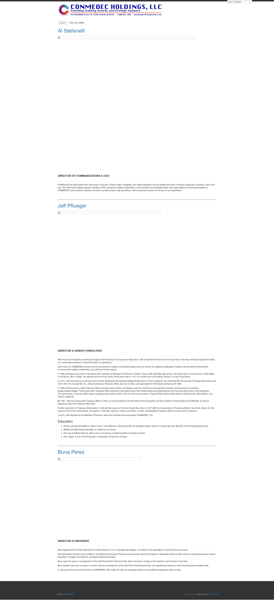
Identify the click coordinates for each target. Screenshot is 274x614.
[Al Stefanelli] (126, 104)
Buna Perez (71, 451)
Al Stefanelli (71, 30)
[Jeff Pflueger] (109, 279)
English (237, 2)
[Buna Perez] (99, 497)
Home (62, 22)
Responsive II (190, 594)
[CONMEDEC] (109, 9)
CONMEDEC (68, 594)
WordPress (213, 594)
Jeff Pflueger (72, 205)
